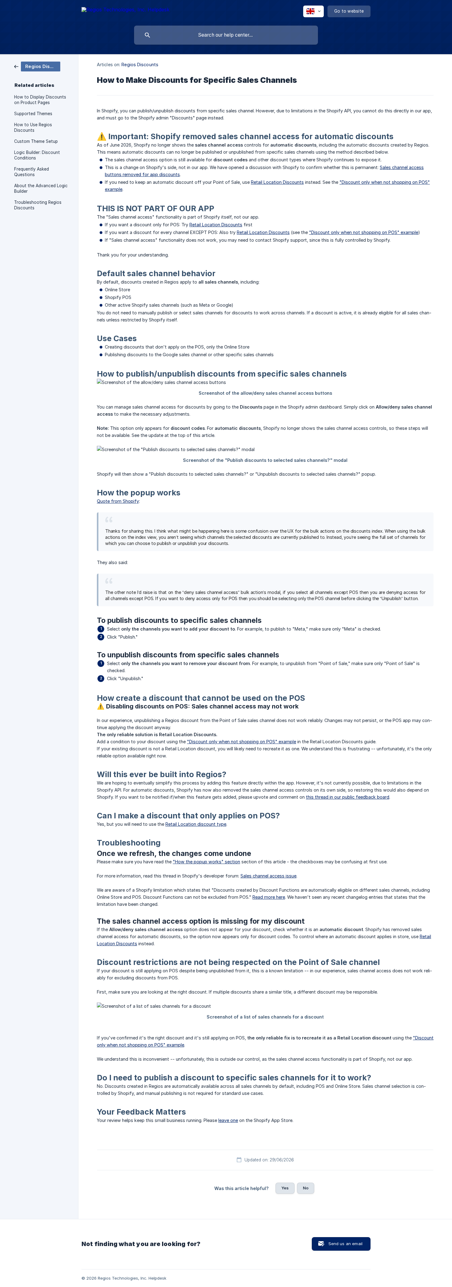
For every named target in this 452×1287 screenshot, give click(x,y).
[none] (125, 11)
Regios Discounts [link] (139, 64)
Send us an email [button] (345, 1243)
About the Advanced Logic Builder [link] (41, 188)
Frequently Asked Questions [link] (31, 172)
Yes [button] (285, 1187)
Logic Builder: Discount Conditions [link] (37, 155)
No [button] (305, 1187)
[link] (37, 66)
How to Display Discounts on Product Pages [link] (40, 100)
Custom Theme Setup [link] (36, 141)
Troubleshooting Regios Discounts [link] (37, 205)
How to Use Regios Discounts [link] (33, 127)
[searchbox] (226, 35)
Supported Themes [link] (33, 113)
